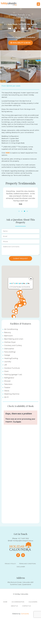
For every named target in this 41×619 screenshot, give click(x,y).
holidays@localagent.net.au (23, 541)
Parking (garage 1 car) (13, 375)
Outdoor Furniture (12, 368)
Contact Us (26, 606)
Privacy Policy (10, 563)
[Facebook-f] (18, 555)
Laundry (7, 362)
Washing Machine (11, 394)
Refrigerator (9, 378)
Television (8, 384)
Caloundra (33, 602)
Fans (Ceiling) (9, 352)
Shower (7, 381)
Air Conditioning (11, 329)
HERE (8, 153)
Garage (7, 355)
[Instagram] (23, 555)
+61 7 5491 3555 (23, 538)
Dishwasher (9, 349)
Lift (5, 365)
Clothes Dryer (10, 342)
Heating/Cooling (11, 358)
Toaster (7, 387)
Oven (6, 371)
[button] (38, 4)
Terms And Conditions (27, 563)
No (18, 31)
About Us (14, 606)
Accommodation (18, 602)
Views (6, 391)
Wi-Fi (6, 397)
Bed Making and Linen (13, 339)
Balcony (7, 332)
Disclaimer (21, 566)
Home (5, 602)
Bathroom (8, 336)
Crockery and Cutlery (13, 345)
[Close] (31, 278)
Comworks (25, 614)
